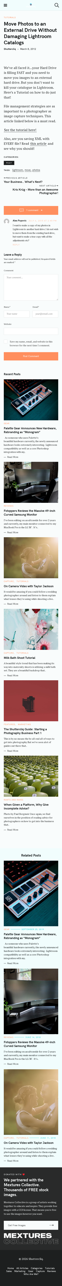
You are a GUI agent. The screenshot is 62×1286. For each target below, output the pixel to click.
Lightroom (17, 170)
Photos (36, 170)
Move (28, 170)
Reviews (8, 506)
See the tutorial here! (20, 130)
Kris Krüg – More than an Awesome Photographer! (35, 191)
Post (9, 163)
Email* (36, 306)
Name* (7, 306)
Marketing (24, 724)
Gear (6, 423)
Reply (16, 245)
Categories (36, 1268)
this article (38, 143)
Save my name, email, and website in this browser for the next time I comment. (31, 343)
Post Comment (31, 356)
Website (8, 324)
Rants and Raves (13, 800)
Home (10, 1268)
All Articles (22, 1268)
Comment (8, 270)
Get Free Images (16, 1225)
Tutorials (10, 17)
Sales (9, 1271)
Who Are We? (31, 1274)
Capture (9, 581)
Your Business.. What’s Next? (23, 182)
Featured (9, 724)
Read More (12, 457)
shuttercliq (10, 49)
